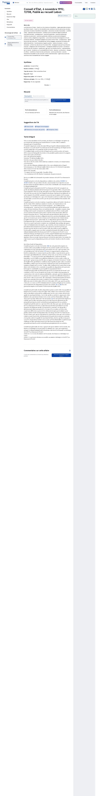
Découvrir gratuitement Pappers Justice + (58, 100)
